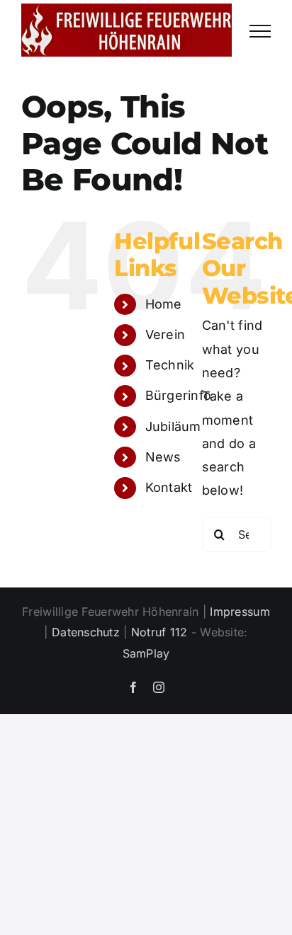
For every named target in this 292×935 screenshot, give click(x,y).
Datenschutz (86, 632)
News (163, 456)
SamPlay (146, 653)
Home (163, 304)
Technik (170, 364)
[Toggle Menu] (260, 31)
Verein (165, 334)
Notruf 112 (159, 632)
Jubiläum (173, 426)
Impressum (239, 611)
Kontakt (169, 487)
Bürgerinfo (178, 395)
